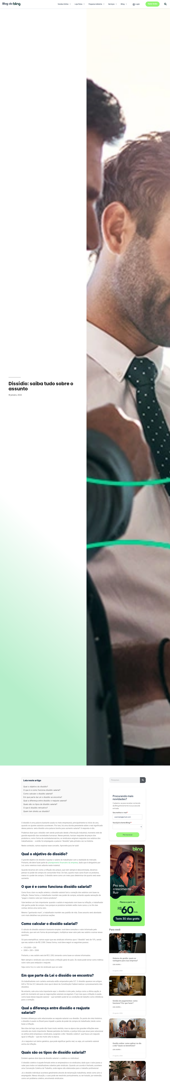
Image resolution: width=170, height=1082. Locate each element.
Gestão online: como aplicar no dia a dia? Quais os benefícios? (127, 1044)
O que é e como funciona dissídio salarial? (41, 790)
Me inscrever (128, 835)
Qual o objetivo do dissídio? (35, 786)
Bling (123, 4)
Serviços (111, 4)
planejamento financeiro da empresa (63, 862)
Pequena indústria (95, 4)
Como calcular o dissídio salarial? (38, 793)
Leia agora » (117, 964)
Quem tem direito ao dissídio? (36, 811)
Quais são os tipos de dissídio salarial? (40, 804)
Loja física (78, 4)
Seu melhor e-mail (120, 812)
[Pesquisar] (143, 780)
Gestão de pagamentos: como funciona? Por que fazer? (125, 1002)
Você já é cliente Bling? (122, 823)
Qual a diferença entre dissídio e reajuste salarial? (45, 800)
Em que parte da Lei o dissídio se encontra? (42, 797)
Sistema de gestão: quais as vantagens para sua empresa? (125, 959)
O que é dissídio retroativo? (35, 808)
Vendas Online (63, 4)
